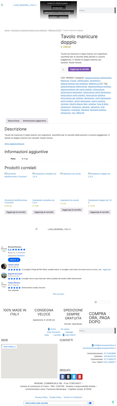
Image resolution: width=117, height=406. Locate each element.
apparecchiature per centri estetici (76, 89)
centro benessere (82, 101)
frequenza (76, 107)
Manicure (65, 81)
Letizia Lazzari (13, 264)
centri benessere (103, 98)
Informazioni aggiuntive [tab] (34, 121)
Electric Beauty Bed (78, 104)
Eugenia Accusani (15, 274)
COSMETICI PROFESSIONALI (57, 3)
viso (73, 113)
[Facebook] (62, 377)
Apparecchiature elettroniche (98, 78)
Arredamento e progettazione (57, 12)
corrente (64, 104)
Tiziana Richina (14, 283)
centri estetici (67, 101)
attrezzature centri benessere (96, 92)
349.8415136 (110, 356)
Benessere (89, 98)
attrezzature (98, 89)
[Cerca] (115, 10)
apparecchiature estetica (99, 86)
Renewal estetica (98, 110)
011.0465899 (110, 353)
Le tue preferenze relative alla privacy (68, 403)
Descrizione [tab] (13, 121)
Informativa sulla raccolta (36, 403)
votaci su (13, 259)
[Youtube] (79, 377)
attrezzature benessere (71, 92)
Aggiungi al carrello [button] (16, 212)
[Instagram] (68, 377)
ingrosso (63, 17)
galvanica (95, 107)
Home (7, 30)
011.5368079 (110, 359)
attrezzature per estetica (72, 98)
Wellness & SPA (54, 30)
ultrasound (65, 113)
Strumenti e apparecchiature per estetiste (29, 30)
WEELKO (80, 113)
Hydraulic (75, 110)
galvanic (86, 107)
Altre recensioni (58, 294)
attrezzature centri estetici (73, 95)
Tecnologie (57, 8)
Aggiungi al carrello (79, 69)
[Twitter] (74, 377)
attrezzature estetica (95, 95)
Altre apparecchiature (14, 144)
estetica (92, 104)
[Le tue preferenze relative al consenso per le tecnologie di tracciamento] (113, 402)
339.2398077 (109, 362)
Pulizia (73, 81)
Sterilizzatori (83, 81)
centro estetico (98, 101)
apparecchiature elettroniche (74, 86)
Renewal (85, 110)
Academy (53, 17)
